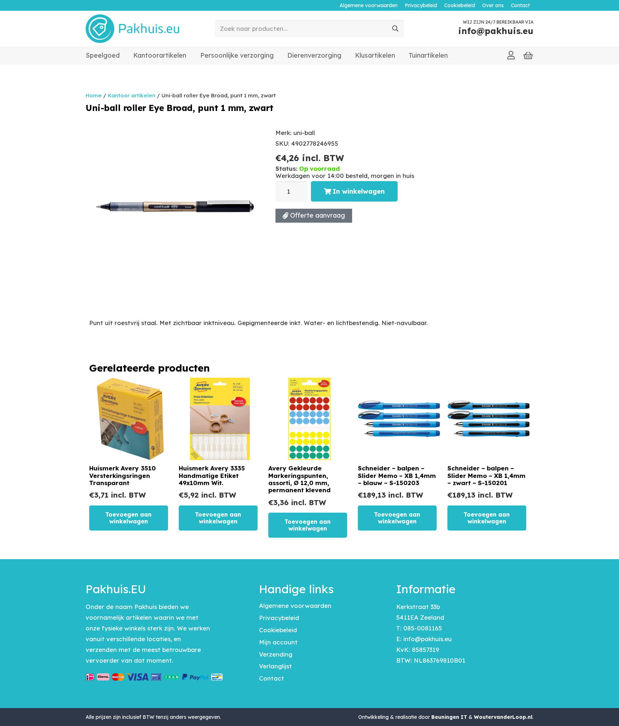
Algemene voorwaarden (295, 605)
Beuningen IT (449, 717)
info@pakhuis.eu (427, 639)
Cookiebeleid (278, 630)
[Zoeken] (395, 28)
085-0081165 (422, 628)
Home (94, 95)
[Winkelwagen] (528, 55)
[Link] (511, 55)
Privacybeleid (279, 617)
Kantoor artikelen (131, 95)
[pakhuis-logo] (132, 28)
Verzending (275, 654)
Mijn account (278, 642)
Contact (271, 678)
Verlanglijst (275, 666)
